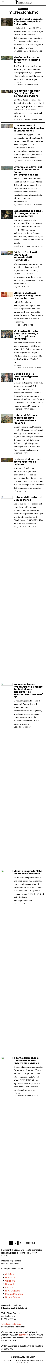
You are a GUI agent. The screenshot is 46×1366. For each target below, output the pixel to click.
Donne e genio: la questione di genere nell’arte (26, 376)
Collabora (10, 1280)
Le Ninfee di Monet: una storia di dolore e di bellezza (27, 462)
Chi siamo (10, 1274)
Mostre (29, 287)
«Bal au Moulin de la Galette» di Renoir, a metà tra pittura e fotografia (26, 335)
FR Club (9, 1287)
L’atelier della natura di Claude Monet (28, 498)
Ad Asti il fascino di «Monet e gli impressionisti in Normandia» (25, 256)
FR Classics (34, 85)
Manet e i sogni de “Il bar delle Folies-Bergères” (28, 872)
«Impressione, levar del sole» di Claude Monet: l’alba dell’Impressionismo (28, 171)
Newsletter (10, 1283)
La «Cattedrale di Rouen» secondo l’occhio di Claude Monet (29, 128)
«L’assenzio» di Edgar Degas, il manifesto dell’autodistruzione (27, 93)
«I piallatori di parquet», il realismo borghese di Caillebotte (28, 22)
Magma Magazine (14, 1293)
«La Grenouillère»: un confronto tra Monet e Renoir (27, 60)
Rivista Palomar (13, 1297)
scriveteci (23, 1334)
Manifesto (10, 1277)
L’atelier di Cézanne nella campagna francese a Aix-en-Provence (26, 419)
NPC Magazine (12, 1290)
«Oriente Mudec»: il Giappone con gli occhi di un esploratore (27, 296)
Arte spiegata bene (34, 51)
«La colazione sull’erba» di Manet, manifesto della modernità (28, 213)
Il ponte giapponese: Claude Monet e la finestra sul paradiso (26, 1060)
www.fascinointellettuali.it (12, 1323)
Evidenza (37, 368)
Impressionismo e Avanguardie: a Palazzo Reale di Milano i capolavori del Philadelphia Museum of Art (28, 690)
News (35, 527)
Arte (25, 51)
